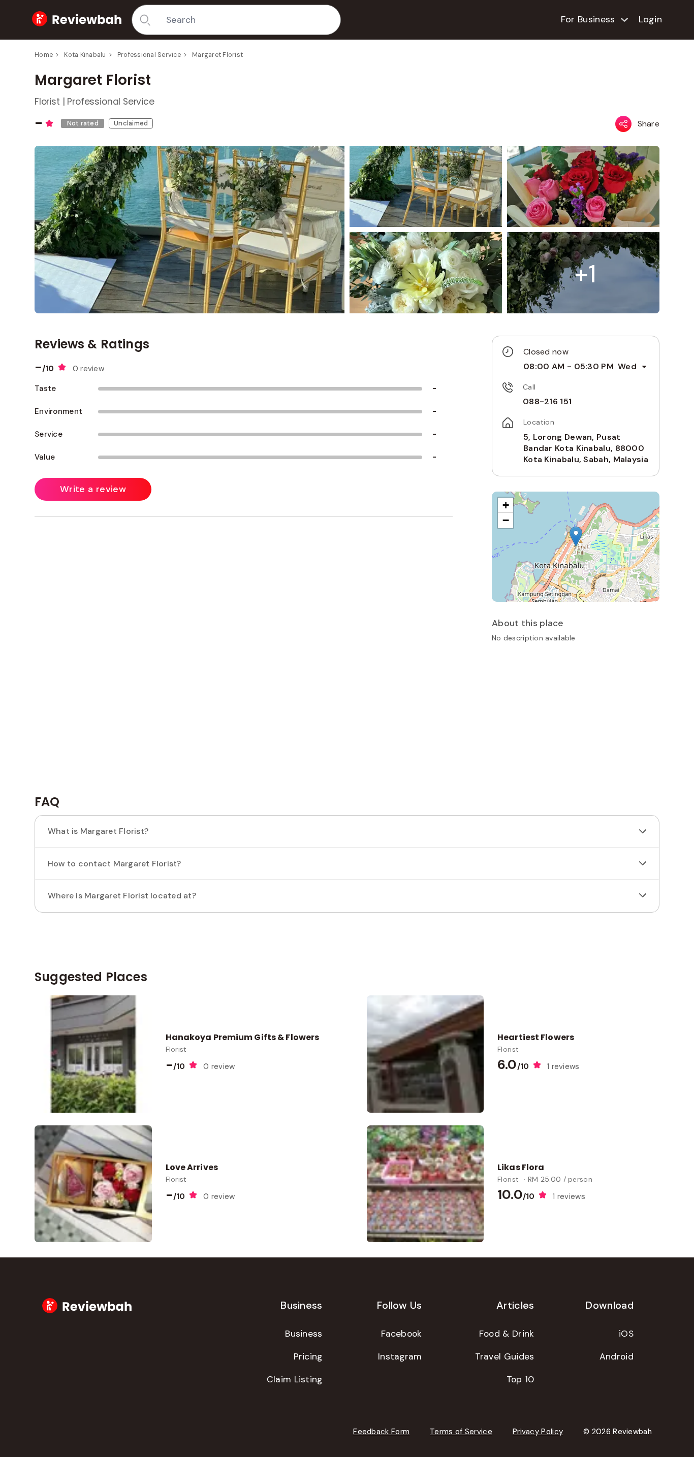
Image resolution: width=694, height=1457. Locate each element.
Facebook (401, 1333)
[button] (585, 274)
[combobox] (250, 20)
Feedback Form (381, 1432)
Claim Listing (295, 1379)
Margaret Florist (217, 55)
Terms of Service (461, 1432)
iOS (626, 1333)
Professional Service (149, 55)
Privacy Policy (538, 1432)
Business (303, 1333)
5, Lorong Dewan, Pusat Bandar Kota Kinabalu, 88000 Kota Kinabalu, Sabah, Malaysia (585, 448)
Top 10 (520, 1379)
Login (651, 19)
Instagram (400, 1356)
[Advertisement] (575, 722)
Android (617, 1356)
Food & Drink (506, 1333)
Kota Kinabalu (85, 55)
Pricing (308, 1356)
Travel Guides (504, 1356)
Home (44, 55)
